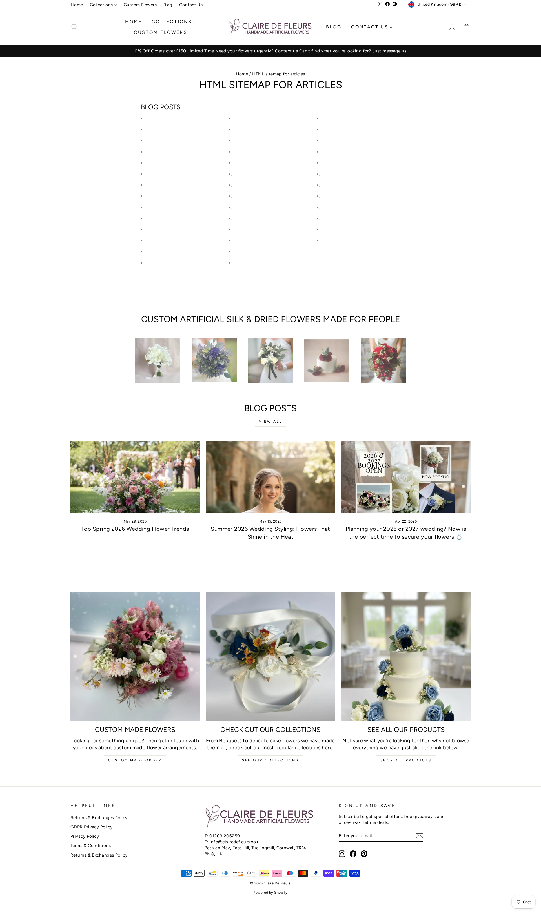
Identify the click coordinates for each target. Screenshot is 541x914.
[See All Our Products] (406, 656)
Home (242, 74)
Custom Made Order (135, 760)
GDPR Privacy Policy (91, 827)
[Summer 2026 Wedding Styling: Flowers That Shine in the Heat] (270, 477)
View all (270, 421)
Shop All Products (406, 760)
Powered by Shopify (270, 892)
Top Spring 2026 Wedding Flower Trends (135, 528)
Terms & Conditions (90, 845)
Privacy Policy (84, 836)
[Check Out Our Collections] (270, 656)
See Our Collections (270, 760)
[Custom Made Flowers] (135, 656)
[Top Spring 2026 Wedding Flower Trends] (135, 477)
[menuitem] (77, 4)
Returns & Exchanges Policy (99, 817)
